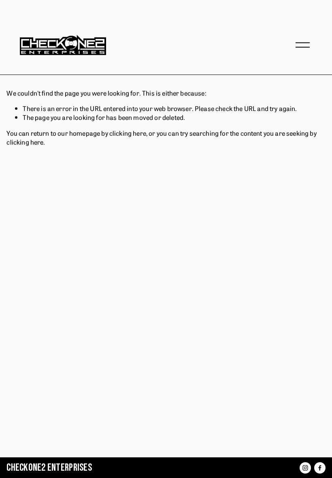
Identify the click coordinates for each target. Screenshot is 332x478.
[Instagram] (305, 468)
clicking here (127, 132)
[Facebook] (320, 468)
